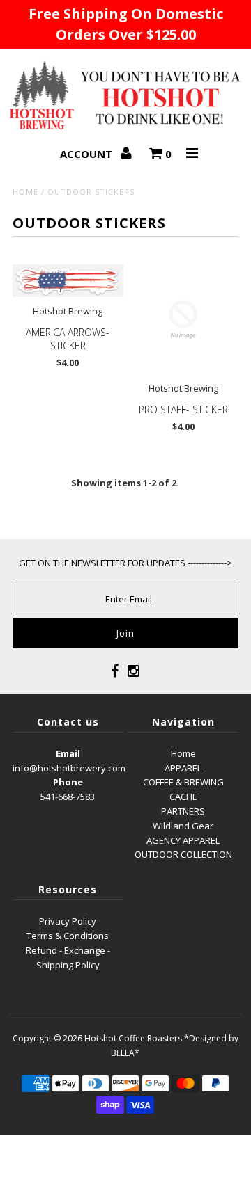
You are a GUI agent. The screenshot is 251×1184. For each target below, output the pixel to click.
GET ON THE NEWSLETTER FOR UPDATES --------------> (125, 563)
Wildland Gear (183, 825)
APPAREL (183, 768)
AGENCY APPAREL (183, 840)
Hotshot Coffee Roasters (133, 1038)
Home (25, 191)
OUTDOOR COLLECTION (183, 854)
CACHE (183, 796)
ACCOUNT (87, 154)
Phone (68, 782)
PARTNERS (183, 811)
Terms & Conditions (67, 935)
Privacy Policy (67, 921)
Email (68, 753)
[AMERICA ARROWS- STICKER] (68, 281)
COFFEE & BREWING (183, 782)
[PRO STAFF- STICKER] (183, 319)
